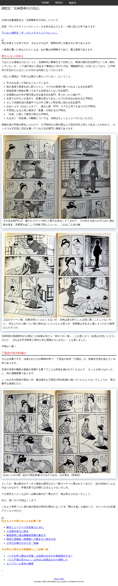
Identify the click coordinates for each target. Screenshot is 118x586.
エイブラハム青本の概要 (19, 563)
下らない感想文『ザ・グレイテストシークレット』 (30, 32)
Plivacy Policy (59, 579)
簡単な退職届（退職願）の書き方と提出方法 (31, 539)
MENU (59, 2)
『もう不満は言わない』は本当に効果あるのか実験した (37, 559)
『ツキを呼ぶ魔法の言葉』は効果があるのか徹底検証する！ (39, 556)
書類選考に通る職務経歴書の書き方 (26, 535)
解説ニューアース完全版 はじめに (25, 527)
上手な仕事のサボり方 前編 (22, 543)
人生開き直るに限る (17, 531)
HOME (45, 2)
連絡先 (72, 2)
